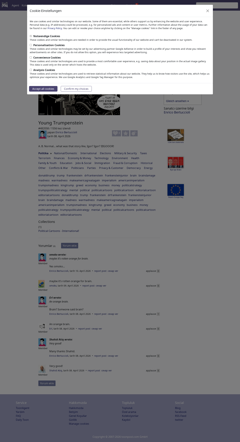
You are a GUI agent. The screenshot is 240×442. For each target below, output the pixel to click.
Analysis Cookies (44, 70)
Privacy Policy (55, 28)
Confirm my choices (76, 89)
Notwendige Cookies (46, 36)
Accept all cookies (43, 89)
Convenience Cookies (47, 57)
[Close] (207, 10)
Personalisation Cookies (49, 45)
